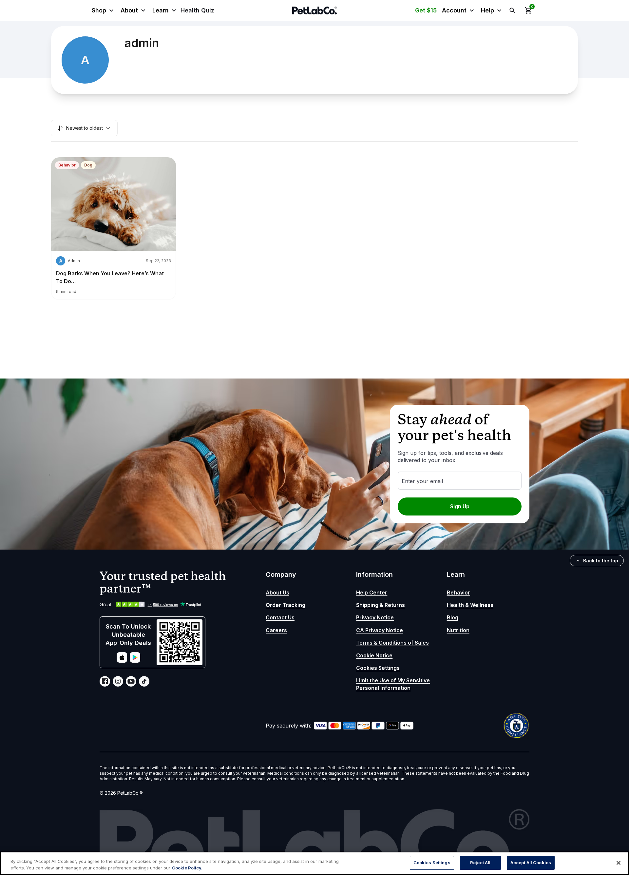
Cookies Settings (378, 668)
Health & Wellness (470, 605)
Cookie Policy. (187, 867)
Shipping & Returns (380, 605)
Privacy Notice (375, 617)
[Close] (618, 863)
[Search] (512, 10)
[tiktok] (144, 681)
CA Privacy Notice (379, 630)
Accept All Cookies (530, 862)
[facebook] (105, 681)
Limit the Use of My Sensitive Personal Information (393, 684)
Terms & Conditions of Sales (392, 642)
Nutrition (458, 630)
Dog (88, 165)
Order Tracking (285, 605)
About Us (277, 592)
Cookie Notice (374, 655)
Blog (452, 617)
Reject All (480, 862)
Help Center (371, 592)
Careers (276, 630)
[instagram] (118, 681)
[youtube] (131, 681)
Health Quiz (197, 10)
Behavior (67, 165)
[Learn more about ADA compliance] (516, 725)
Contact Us (280, 617)
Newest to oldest (84, 128)
